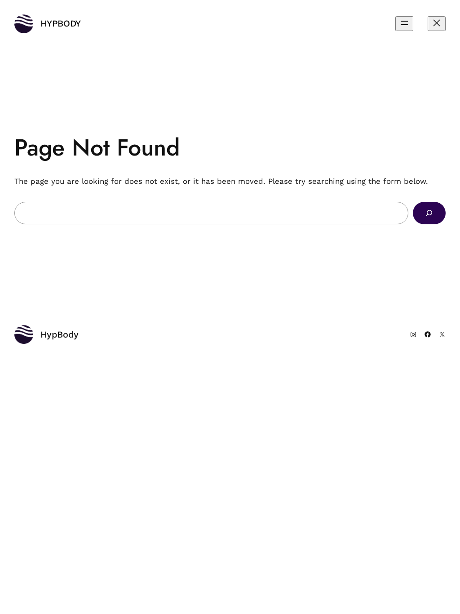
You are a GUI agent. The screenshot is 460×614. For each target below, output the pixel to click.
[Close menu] (437, 23)
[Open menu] (404, 23)
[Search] (429, 213)
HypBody (60, 23)
